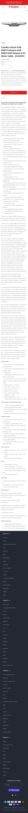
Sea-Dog (5, 711)
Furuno (5, 611)
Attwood (5, 551)
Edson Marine (6, 604)
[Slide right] (17, 40)
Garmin (5, 614)
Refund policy (14, 807)
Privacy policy (21, 807)
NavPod (5, 661)
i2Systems (5, 621)
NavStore (8, 807)
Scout (4, 708)
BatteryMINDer (6, 558)
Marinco (5, 645)
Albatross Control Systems (9, 544)
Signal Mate (6, 725)
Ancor (4, 547)
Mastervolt (5, 648)
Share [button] (4, 98)
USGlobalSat (6, 748)
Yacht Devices (6, 768)
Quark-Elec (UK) (6, 688)
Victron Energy (6, 761)
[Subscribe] (21, 784)
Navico (4, 655)
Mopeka (5, 651)
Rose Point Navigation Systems (10, 701)
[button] (3, 7)
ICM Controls (6, 624)
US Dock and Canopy (8, 744)
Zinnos (4, 775)
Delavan (5, 581)
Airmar (4, 541)
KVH (4, 631)
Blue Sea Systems (7, 568)
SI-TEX (4, 722)
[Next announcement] (25, 2)
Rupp (4, 705)
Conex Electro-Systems (8, 578)
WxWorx (5, 765)
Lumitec (5, 638)
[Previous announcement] (2, 2)
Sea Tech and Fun (7, 715)
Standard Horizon (7, 732)
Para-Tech (5, 684)
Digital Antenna (7, 585)
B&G (4, 554)
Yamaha (5, 771)
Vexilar (4, 758)
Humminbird (6, 618)
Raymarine (5, 691)
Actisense (5, 537)
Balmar (4, 561)
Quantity (3, 64)
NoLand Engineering (8, 665)
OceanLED (5, 678)
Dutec (4, 595)
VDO (4, 751)
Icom (4, 628)
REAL (4, 695)
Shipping (2, 61)
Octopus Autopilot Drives (9, 681)
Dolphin (5, 591)
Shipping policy (14, 809)
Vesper (4, 755)
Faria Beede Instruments (9, 607)
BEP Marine (5, 564)
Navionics (5, 658)
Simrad (4, 728)
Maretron (5, 641)
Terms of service (6, 809)
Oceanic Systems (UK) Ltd (9, 674)
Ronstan (5, 698)
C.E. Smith (5, 571)
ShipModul (5, 718)
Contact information (22, 809)
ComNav (3, 42)
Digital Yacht (6, 588)
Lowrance (5, 634)
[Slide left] (10, 40)
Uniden (4, 741)
